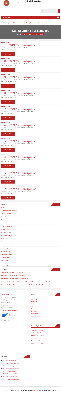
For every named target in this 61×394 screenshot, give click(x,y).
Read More (7, 54)
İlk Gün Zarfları (5, 229)
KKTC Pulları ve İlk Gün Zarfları (9, 235)
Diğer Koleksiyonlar (6, 213)
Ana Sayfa (34, 299)
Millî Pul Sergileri (6, 23)
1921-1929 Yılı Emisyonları (19, 189)
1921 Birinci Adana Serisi (38, 330)
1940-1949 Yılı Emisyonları (19, 157)
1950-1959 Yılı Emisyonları (19, 141)
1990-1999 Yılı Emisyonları (19, 77)
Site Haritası (34, 306)
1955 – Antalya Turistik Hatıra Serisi (10, 363)
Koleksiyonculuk (5, 238)
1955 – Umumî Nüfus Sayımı (8, 366)
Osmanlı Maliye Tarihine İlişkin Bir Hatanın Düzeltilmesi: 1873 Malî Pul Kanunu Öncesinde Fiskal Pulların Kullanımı (29, 281)
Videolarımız (34, 313)
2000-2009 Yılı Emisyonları (19, 61)
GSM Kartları (4, 223)
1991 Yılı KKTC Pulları (37, 343)
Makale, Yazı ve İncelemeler (32, 23)
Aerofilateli (4, 207)
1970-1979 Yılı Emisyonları (19, 109)
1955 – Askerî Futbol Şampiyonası (10, 376)
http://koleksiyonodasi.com (9, 310)
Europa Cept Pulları (36, 340)
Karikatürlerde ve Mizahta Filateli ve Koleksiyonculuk (14, 278)
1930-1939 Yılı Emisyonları (19, 173)
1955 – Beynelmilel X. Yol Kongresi (10, 368)
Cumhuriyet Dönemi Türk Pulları (9, 210)
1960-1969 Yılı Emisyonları (19, 125)
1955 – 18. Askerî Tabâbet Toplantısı (10, 379)
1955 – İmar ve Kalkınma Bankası (9, 371)
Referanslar (34, 311)
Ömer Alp (22, 47)
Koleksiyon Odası (37, 390)
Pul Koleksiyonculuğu (6, 254)
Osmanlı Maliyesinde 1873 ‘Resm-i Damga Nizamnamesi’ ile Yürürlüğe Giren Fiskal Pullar (23, 285)
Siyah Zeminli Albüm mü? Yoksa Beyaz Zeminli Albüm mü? (15, 275)
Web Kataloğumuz (18, 23)
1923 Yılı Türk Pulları (37, 332)
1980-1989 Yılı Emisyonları (19, 93)
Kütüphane (4, 241)
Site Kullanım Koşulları (37, 316)
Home (19, 34)
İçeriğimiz (33, 304)
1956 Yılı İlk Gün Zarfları (38, 346)
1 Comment (29, 47)
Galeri (44, 23)
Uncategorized (5, 257)
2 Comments (29, 175)
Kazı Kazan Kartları (6, 232)
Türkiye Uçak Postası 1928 (38, 338)
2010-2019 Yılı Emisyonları (19, 45)
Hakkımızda (34, 301)
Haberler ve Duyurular (6, 226)
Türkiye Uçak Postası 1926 (38, 335)
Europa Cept (4, 216)
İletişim (33, 309)
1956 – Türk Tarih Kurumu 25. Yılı (10, 360)
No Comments (29, 63)
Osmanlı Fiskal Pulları (6, 251)
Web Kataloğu (4, 260)
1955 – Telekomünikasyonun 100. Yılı (10, 374)
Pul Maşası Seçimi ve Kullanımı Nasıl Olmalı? (12, 272)
